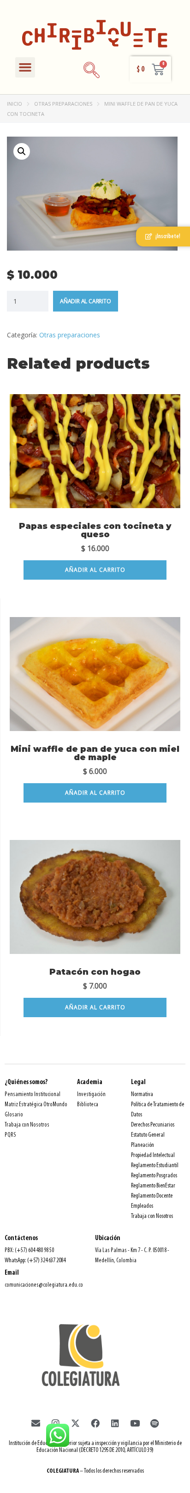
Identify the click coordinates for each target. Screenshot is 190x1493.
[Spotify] (154, 1423)
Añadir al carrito (85, 301)
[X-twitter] (75, 1423)
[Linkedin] (115, 1423)
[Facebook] (95, 1423)
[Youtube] (134, 1423)
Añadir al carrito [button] (95, 570)
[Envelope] (35, 1423)
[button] (25, 67)
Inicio (14, 103)
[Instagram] (55, 1423)
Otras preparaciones (63, 103)
